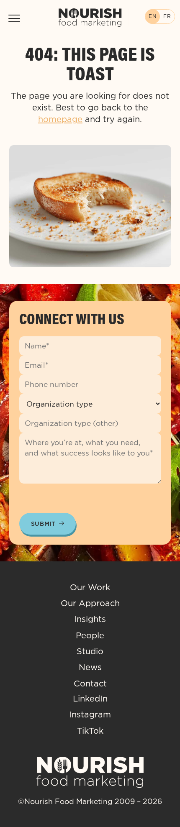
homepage (60, 119)
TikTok (90, 731)
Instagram (90, 714)
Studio (90, 651)
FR (167, 16)
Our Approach (90, 603)
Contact (90, 683)
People (90, 635)
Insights (90, 619)
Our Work (90, 587)
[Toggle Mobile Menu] (14, 18)
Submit (43, 524)
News (90, 667)
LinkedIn (90, 698)
